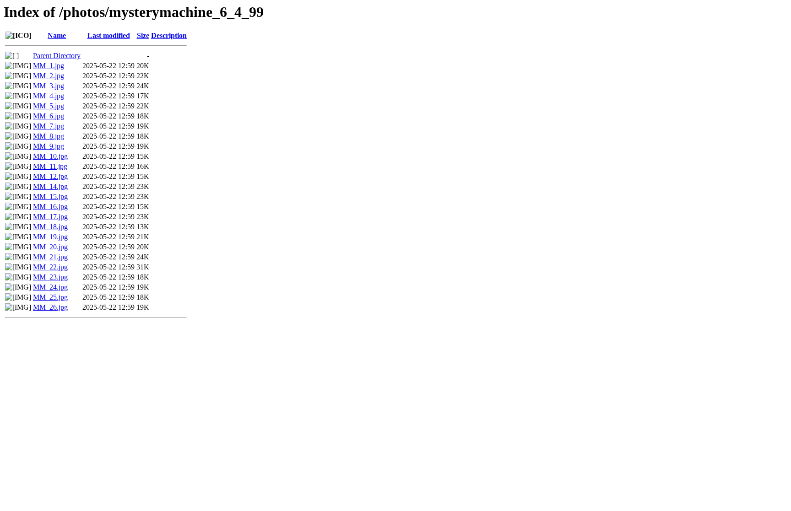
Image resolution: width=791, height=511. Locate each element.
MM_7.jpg (48, 126)
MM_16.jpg (50, 206)
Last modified (108, 35)
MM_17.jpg (50, 217)
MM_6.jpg (48, 116)
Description (169, 35)
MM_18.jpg (50, 227)
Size (143, 35)
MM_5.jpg (48, 106)
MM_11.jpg (50, 166)
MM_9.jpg (48, 146)
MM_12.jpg (50, 176)
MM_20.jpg (50, 247)
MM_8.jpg (48, 136)
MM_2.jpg (48, 76)
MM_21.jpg (50, 257)
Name (57, 35)
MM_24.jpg (50, 287)
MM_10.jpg (50, 156)
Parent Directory (57, 55)
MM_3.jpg (48, 86)
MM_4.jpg (48, 96)
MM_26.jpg (50, 307)
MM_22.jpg (50, 267)
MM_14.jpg (50, 186)
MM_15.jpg (50, 196)
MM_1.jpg (48, 66)
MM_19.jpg (50, 237)
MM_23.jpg (50, 277)
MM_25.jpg (50, 297)
